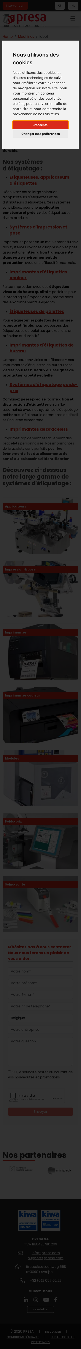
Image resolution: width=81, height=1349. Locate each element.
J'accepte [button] (40, 125)
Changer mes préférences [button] (40, 134)
